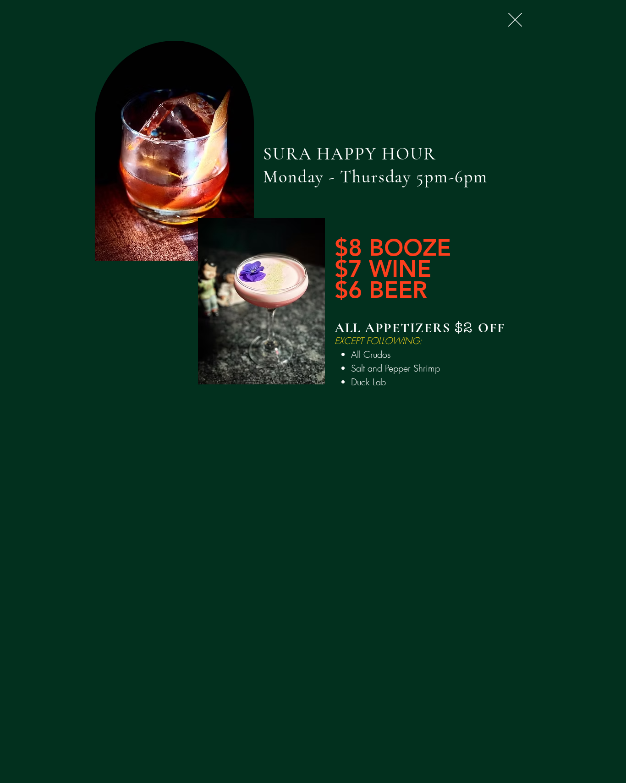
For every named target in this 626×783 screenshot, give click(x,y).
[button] (515, 20)
